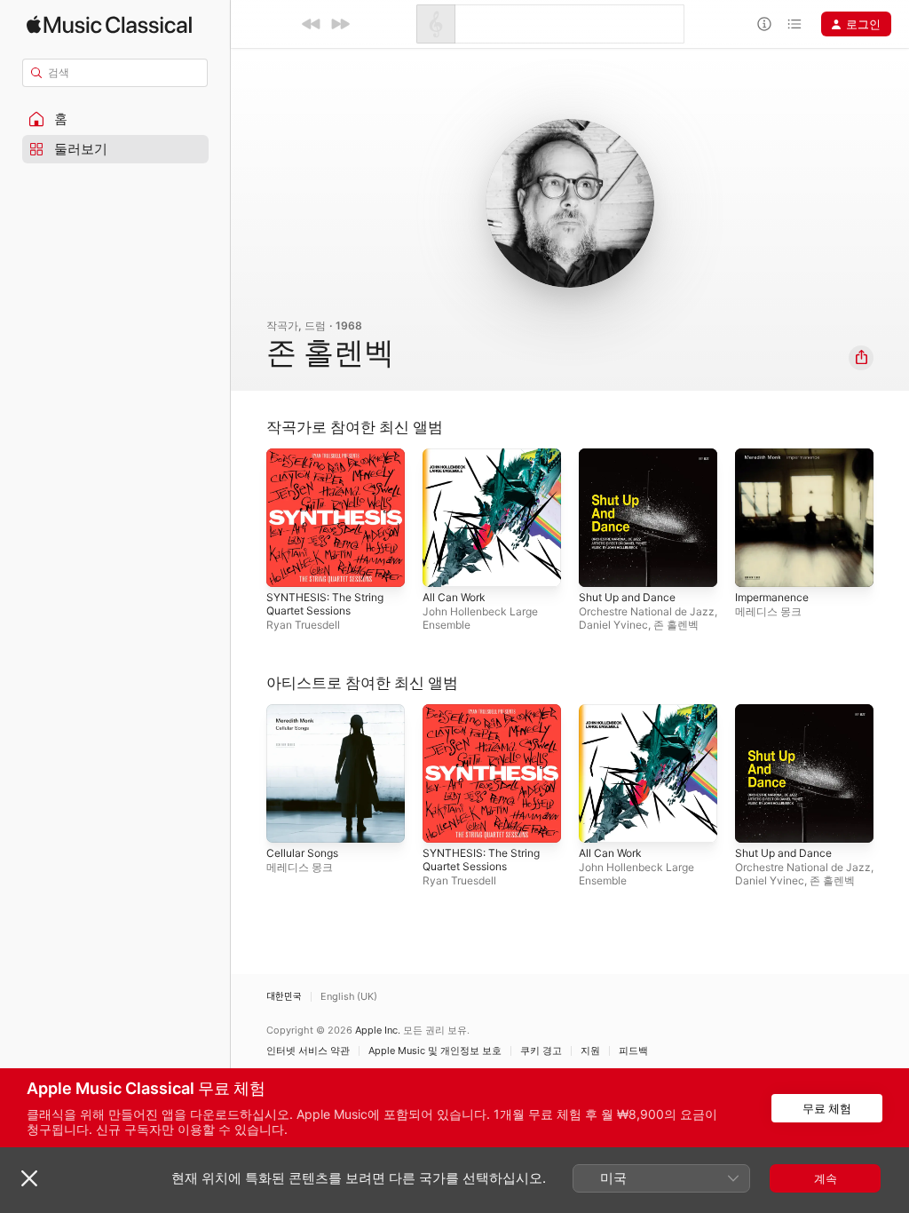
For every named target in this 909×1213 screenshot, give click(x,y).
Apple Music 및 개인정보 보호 (435, 1051)
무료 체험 (826, 1108)
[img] (109, 24)
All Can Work (454, 597)
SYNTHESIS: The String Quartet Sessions (324, 604)
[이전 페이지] (248, 517)
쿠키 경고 (541, 1051)
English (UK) (348, 997)
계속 (825, 1178)
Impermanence (772, 597)
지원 (590, 1051)
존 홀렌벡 (676, 624)
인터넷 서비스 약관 (308, 1051)
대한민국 (284, 997)
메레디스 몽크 (768, 611)
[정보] (764, 24)
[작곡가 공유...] (861, 357)
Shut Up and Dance (627, 597)
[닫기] (29, 1178)
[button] (115, 119)
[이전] (311, 24)
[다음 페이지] (891, 517)
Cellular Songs (302, 853)
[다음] (340, 24)
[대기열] (794, 24)
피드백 (633, 1051)
